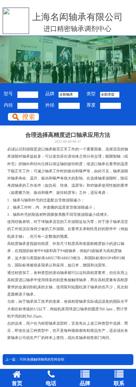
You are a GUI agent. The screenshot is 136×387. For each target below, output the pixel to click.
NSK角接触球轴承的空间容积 (42, 359)
